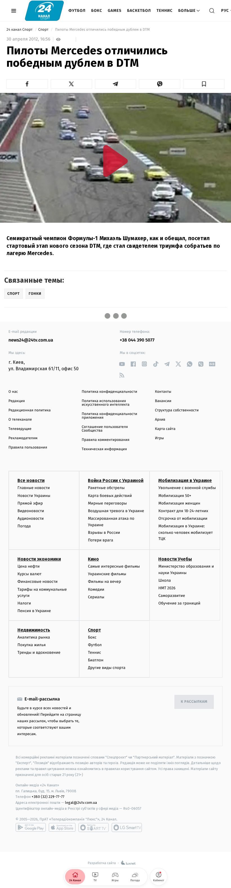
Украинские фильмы (107, 574)
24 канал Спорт (20, 30)
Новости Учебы (175, 559)
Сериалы (96, 597)
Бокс (96, 10)
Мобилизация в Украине (185, 480)
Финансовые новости (37, 581)
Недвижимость (33, 630)
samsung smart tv (127, 827)
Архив (160, 419)
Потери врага (100, 540)
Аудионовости (30, 518)
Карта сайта (165, 429)
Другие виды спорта (106, 667)
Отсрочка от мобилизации (182, 518)
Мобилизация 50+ (174, 495)
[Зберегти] (203, 83)
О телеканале (20, 419)
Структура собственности (177, 410)
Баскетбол (139, 10)
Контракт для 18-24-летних (183, 510)
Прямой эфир (30, 503)
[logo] (44, 10)
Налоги (24, 603)
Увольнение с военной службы (187, 487)
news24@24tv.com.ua (30, 340)
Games (115, 10)
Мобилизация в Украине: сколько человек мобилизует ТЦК (185, 532)
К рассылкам (194, 702)
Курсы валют (29, 574)
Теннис (165, 10)
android (30, 827)
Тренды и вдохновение (38, 652)
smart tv (93, 827)
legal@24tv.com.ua (81, 802)
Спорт (44, 30)
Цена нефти (28, 566)
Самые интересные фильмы (114, 566)
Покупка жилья (31, 644)
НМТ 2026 (167, 588)
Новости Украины (33, 495)
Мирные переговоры (107, 503)
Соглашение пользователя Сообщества (105, 428)
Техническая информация (104, 449)
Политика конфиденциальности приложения (109, 416)
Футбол (77, 10)
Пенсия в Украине (34, 610)
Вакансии (163, 401)
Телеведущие (20, 429)
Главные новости (33, 487)
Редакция (16, 401)
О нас (13, 392)
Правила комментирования (105, 440)
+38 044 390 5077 (137, 340)
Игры (159, 438)
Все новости (31, 480)
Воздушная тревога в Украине (116, 510)
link (122, 364)
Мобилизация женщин (179, 503)
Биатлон (95, 660)
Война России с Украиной (115, 480)
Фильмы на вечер (104, 581)
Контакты (163, 392)
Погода (24, 526)
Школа (164, 580)
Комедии (96, 589)
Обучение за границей (179, 603)
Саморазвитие (171, 595)
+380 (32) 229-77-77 (48, 797)
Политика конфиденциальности (109, 392)
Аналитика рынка (33, 637)
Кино (93, 559)
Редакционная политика (29, 410)
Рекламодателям (22, 438)
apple (62, 827)
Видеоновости (30, 510)
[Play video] (115, 161)
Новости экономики (39, 559)
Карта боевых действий (110, 495)
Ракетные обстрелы (106, 487)
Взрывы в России (104, 532)
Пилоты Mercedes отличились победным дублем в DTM (102, 30)
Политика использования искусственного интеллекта (106, 403)
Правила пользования (27, 447)
